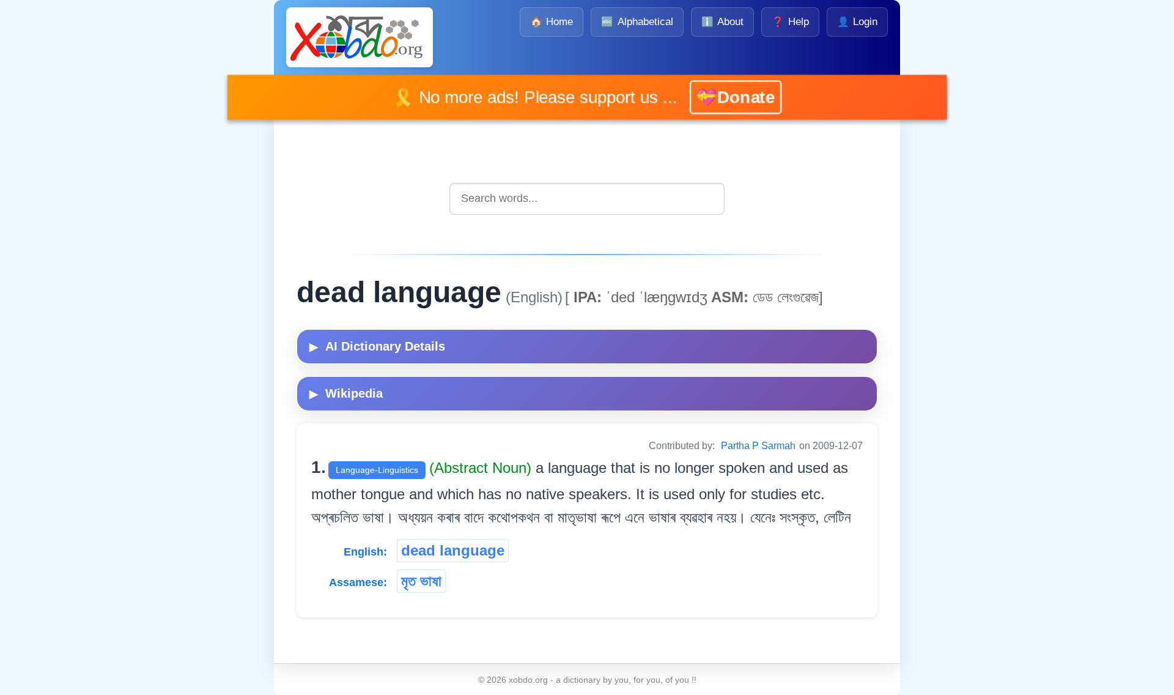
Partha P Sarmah (758, 445)
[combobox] (587, 198)
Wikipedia (346, 393)
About (722, 22)
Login (857, 22)
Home (551, 22)
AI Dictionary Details (377, 346)
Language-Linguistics (377, 470)
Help (790, 22)
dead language (452, 550)
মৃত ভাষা (421, 581)
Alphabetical (637, 22)
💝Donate (717, 97)
